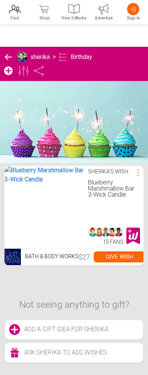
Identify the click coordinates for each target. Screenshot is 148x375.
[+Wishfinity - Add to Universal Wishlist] (133, 236)
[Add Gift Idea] (8, 70)
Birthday (81, 56)
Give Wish (119, 256)
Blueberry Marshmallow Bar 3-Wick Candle (111, 188)
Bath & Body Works (51, 256)
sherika (40, 56)
